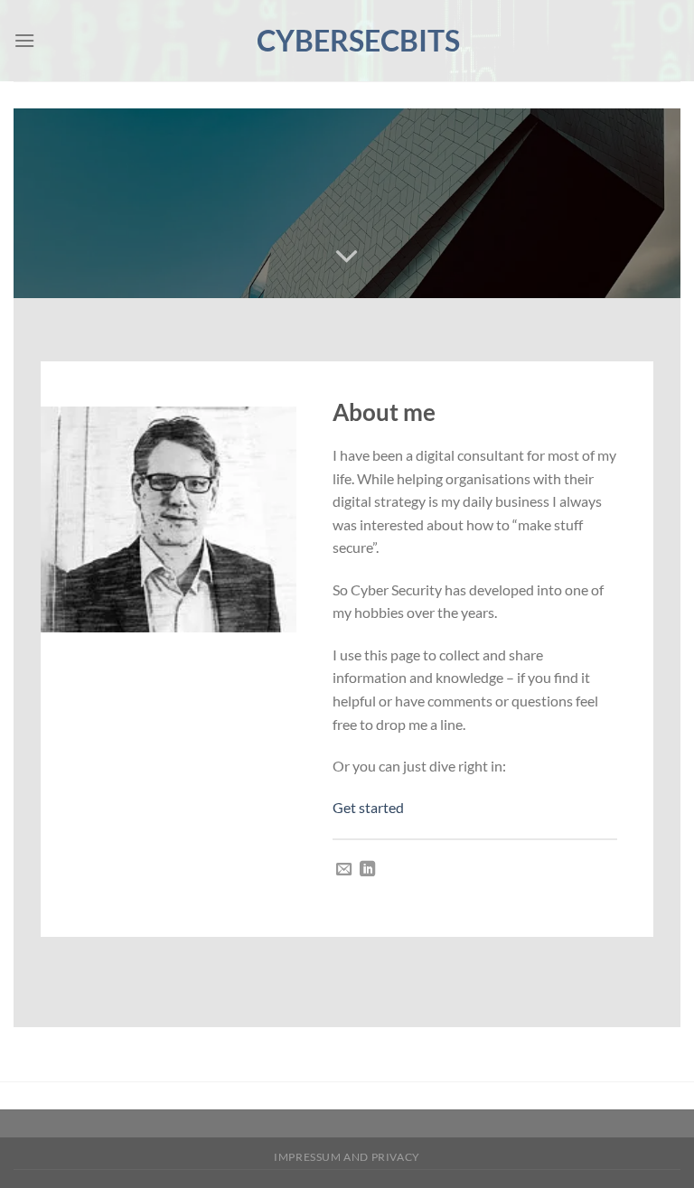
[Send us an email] (344, 870)
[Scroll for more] (347, 256)
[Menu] (24, 40)
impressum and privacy (347, 1157)
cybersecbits (347, 40)
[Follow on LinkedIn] (367, 870)
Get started (368, 807)
